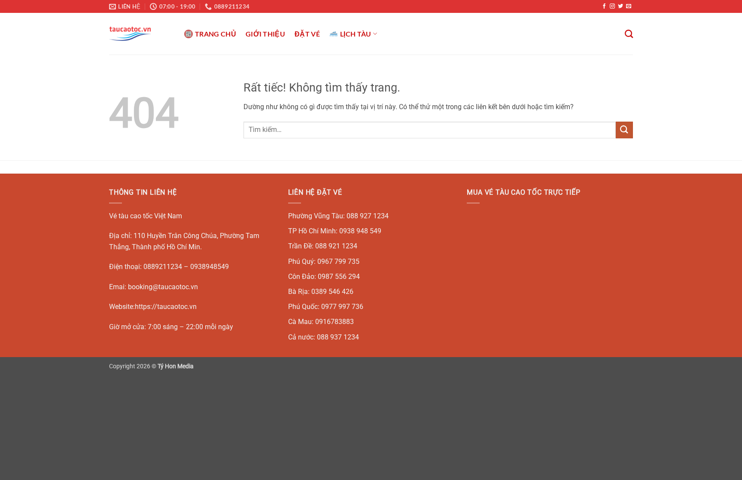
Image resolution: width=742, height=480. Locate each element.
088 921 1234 (336, 246)
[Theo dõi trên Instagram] (612, 6)
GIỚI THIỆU (265, 34)
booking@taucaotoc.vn (163, 287)
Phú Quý (301, 261)
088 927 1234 (368, 216)
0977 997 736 (342, 307)
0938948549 (209, 267)
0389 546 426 (332, 291)
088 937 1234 (338, 337)
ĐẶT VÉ (307, 34)
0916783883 (334, 322)
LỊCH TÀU (355, 34)
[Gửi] (624, 130)
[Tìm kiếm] (629, 33)
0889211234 (162, 267)
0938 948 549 (360, 231)
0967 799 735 (338, 261)
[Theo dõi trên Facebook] (604, 6)
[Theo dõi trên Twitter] (620, 6)
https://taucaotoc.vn (166, 307)
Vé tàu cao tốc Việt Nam (145, 216)
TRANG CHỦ (215, 34)
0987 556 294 (339, 276)
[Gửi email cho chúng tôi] (628, 6)
